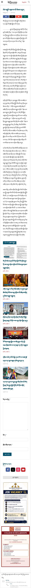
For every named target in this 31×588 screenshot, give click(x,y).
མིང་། (5, 435)
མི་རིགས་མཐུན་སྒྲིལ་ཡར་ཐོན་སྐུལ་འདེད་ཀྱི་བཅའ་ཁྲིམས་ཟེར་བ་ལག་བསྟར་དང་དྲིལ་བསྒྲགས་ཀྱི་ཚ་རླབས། (15, 345)
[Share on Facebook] (6, 16)
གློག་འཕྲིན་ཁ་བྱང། (7, 445)
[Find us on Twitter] (13, 470)
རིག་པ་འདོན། (6, 399)
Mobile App (6, 256)
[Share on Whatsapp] (25, 16)
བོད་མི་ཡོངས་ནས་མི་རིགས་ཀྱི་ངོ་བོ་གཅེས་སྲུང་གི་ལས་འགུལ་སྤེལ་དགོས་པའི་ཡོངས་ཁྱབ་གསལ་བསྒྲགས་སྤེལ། (15, 264)
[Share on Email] (19, 16)
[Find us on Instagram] (18, 470)
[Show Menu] (2, 2)
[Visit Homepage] (12, 2)
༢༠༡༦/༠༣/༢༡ (13, 12)
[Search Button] (29, 2)
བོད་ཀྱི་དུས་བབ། (5, 12)
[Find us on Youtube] (23, 470)
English (24, 2)
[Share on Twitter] (12, 16)
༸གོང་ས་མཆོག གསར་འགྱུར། (8, 284)
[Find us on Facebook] (8, 470)
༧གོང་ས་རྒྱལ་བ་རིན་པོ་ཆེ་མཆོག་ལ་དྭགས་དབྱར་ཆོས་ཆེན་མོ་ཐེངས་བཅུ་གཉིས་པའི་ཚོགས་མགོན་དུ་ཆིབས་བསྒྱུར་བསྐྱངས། (15, 292)
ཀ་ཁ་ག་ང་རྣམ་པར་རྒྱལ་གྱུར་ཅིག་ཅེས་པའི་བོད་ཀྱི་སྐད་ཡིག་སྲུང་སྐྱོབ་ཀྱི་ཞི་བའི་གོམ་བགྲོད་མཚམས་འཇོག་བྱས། (15, 385)
